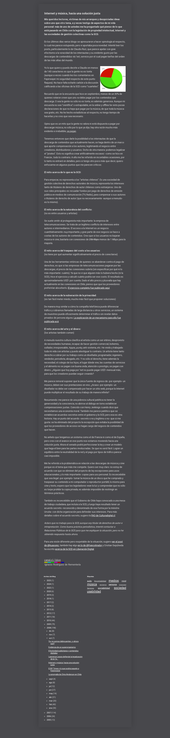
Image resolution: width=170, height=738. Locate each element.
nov (50, 635)
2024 (49, 584)
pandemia (103, 585)
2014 (49, 606)
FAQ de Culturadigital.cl (103, 515)
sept (51, 679)
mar (51, 701)
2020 (49, 591)
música (92, 584)
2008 (49, 628)
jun (50, 690)
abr (50, 697)
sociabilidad (104, 588)
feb (50, 704)
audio (89, 581)
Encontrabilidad (100, 581)
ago (51, 682)
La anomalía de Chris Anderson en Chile (65, 674)
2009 (49, 624)
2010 (49, 620)
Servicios (90, 588)
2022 (49, 588)
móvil (124, 581)
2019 (49, 595)
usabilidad (94, 591)
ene (51, 708)
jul (50, 686)
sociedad (120, 588)
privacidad (122, 585)
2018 (49, 599)
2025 (49, 580)
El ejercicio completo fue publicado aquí (89, 288)
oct (50, 638)
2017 (49, 602)
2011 (49, 617)
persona (113, 584)
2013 (49, 609)
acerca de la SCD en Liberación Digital (74, 549)
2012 (49, 613)
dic (50, 631)
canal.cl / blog (52, 560)
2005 (49, 720)
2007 (49, 713)
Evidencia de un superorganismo (62, 647)
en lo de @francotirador (90, 545)
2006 (49, 716)
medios (114, 580)
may (51, 693)
